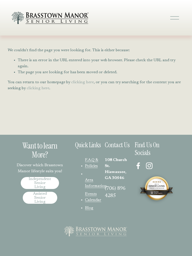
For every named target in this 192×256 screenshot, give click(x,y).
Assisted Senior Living (40, 198)
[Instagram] (149, 165)
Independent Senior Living (40, 183)
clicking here (82, 82)
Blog (89, 208)
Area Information (96, 183)
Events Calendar (93, 197)
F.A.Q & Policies (91, 163)
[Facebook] (138, 165)
